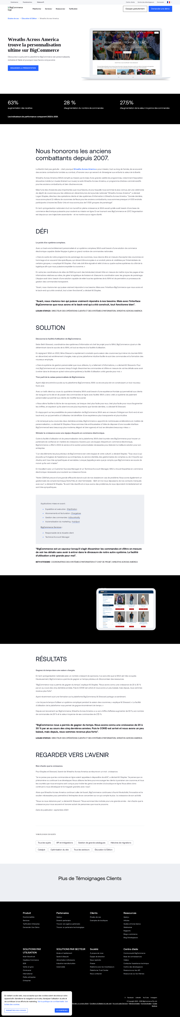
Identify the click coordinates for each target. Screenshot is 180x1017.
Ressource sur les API (132, 970)
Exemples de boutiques (99, 920)
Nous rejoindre (95, 960)
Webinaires (128, 927)
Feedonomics (27, 2)
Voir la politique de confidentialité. (51, 1001)
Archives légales (146, 1003)
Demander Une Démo (31, 927)
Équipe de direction (97, 957)
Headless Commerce (31, 960)
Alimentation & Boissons (65, 960)
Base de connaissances (133, 957)
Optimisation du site (60, 849)
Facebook (130, 997)
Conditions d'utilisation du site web (101, 1003)
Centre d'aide (130, 2)
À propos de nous (96, 953)
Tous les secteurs (81, 849)
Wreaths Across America (85, 169)
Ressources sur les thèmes (134, 974)
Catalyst (41, 849)
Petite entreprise (29, 977)
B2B (24, 963)
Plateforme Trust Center (99, 970)
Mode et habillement (64, 953)
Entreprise (27, 980)
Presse (92, 963)
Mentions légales (134, 1003)
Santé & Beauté (62, 957)
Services (26, 920)
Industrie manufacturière (65, 963)
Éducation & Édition (29, 18)
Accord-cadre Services (120, 1003)
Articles (126, 920)
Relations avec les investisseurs (102, 967)
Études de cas (95, 917)
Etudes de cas (13, 18)
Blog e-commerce (130, 934)
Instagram (154, 997)
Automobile (60, 967)
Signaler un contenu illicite (80, 1003)
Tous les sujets (44, 842)
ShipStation (72, 509)
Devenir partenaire (63, 920)
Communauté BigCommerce (134, 953)
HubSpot (76, 521)
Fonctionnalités (28, 917)
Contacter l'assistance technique (136, 963)
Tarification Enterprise (31, 924)
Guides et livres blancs (132, 924)
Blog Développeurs (131, 938)
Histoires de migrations (121, 842)
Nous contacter (96, 974)
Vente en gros (28, 967)
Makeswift (40, 2)
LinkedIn (138, 997)
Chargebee (76, 513)
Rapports (127, 931)
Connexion (160, 2)
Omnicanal (27, 970)
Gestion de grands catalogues (91, 842)
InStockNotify (74, 517)
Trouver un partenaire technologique (70, 927)
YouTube (146, 997)
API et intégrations (64, 842)
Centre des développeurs (146, 2)
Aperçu (59, 917)
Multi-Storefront (29, 957)
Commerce (14, 2)
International (27, 974)
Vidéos (126, 960)
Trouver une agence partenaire (68, 924)
